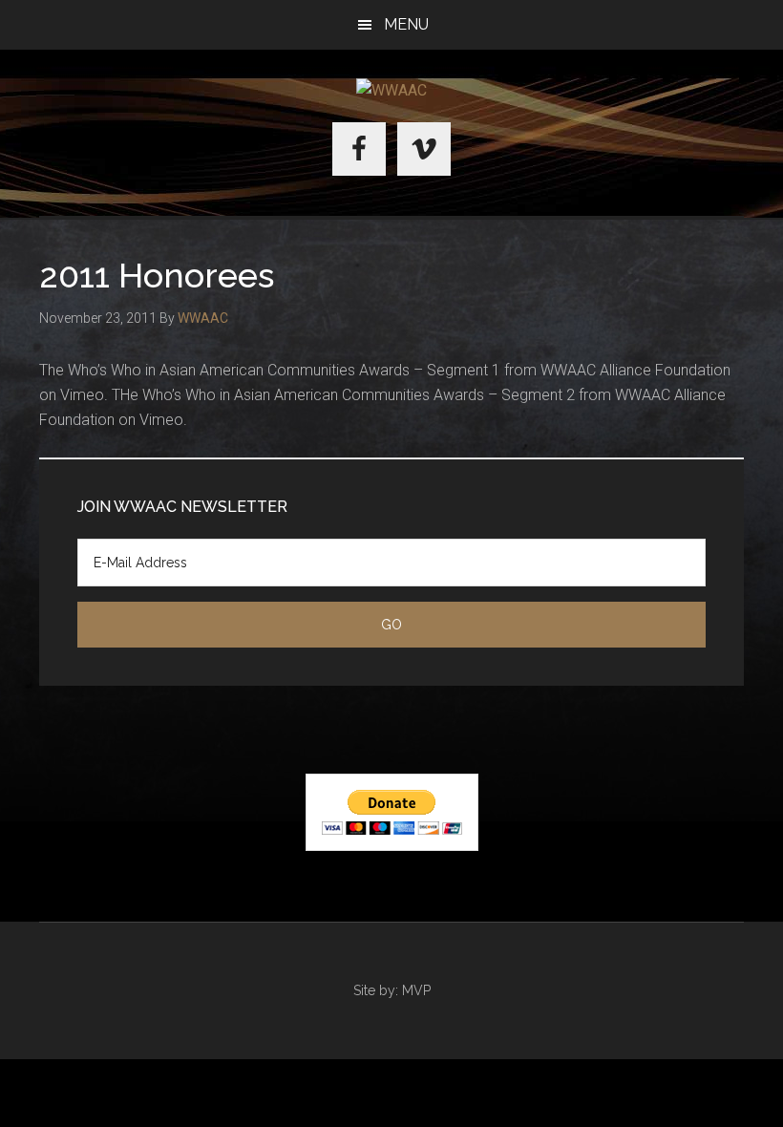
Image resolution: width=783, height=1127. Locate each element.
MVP (416, 990)
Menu (406, 24)
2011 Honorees (156, 275)
